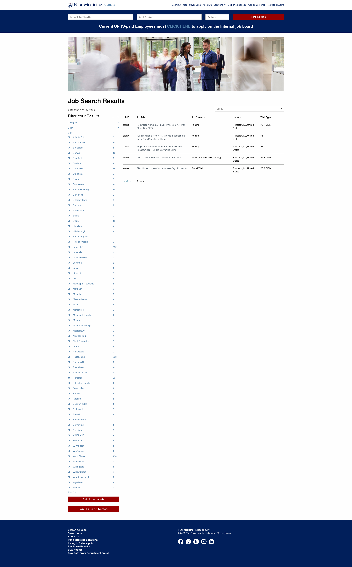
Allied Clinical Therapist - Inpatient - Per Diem (159, 157)
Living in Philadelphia (80, 543)
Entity (70, 127)
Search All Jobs (179, 4)
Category (72, 122)
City (70, 132)
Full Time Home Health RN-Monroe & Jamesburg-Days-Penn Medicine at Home (161, 137)
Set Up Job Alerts (93, 499)
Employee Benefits (237, 4)
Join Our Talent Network (93, 509)
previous (127, 181)
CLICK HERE (179, 26)
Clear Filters (73, 492)
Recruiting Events (275, 4)
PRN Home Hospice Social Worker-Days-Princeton (162, 168)
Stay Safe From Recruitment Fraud (88, 553)
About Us (207, 4)
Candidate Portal (256, 4)
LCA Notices (75, 549)
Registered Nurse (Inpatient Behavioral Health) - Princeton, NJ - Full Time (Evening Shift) (160, 148)
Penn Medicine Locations (83, 540)
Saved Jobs (195, 4)
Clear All (115, 117)
